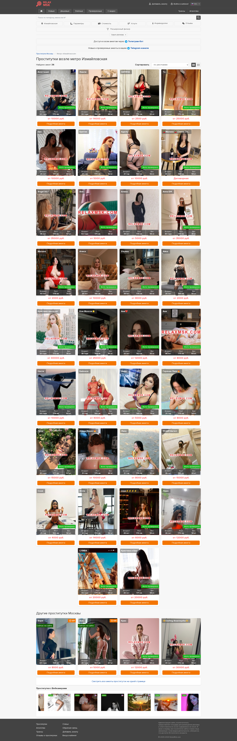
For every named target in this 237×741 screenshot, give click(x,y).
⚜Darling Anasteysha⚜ (175, 620)
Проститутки (41, 724)
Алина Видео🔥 (87, 431)
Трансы (181, 11)
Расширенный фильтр (120, 29)
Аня (81, 191)
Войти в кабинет (181, 4)
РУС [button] (195, 4)
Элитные (79, 11)
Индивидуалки (161, 23)
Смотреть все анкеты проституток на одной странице (118, 681)
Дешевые (64, 11)
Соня (40, 491)
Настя (41, 371)
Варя (40, 620)
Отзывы (189, 23)
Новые (51, 11)
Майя (124, 371)
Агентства (194, 11)
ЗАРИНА (125, 72)
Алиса (82, 251)
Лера (165, 491)
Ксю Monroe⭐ (87, 311)
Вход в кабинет (70, 735)
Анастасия (43, 72)
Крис (123, 620)
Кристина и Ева (129, 550)
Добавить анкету (159, 4)
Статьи (66, 724)
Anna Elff (167, 191)
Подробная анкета (56, 123)
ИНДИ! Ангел (170, 431)
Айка (165, 251)
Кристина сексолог (48, 311)
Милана (42, 251)
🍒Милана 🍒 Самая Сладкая (177, 131)
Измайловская (50, 23)
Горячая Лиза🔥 (171, 371)
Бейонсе (83, 371)
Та (164, 72)
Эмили (82, 72)
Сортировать (142, 64)
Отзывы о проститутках (46, 735)
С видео (111, 11)
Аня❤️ (124, 311)
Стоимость (106, 23)
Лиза (40, 431)
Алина (124, 191)
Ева (39, 131)
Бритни (83, 131)
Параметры (79, 23)
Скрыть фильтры (117, 35)
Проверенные (95, 11)
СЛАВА (83, 550)
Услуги (134, 23)
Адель (124, 131)
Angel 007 (43, 191)
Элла (82, 491)
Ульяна (125, 251)
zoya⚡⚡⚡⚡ (129, 491)
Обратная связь (70, 728)
